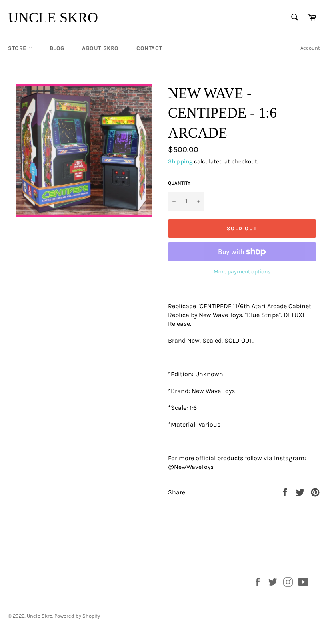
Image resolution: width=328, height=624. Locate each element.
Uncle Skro (53, 18)
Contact (149, 48)
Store (18, 48)
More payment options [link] (242, 271)
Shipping (180, 161)
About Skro (100, 48)
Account (310, 48)
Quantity (179, 183)
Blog (57, 48)
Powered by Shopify (77, 616)
